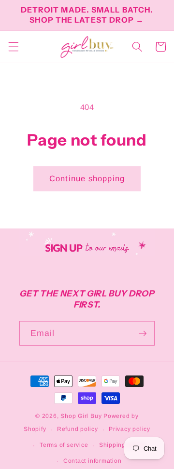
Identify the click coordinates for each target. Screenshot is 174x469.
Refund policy (77, 429)
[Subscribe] (142, 333)
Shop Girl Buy (81, 416)
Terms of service (64, 445)
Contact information (92, 460)
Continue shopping (87, 178)
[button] (13, 46)
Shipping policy (122, 445)
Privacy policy (129, 429)
